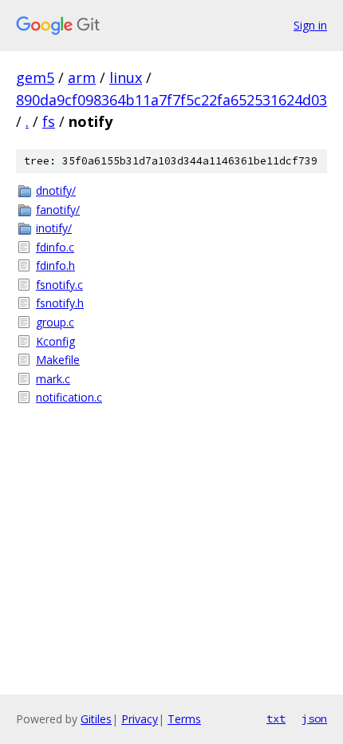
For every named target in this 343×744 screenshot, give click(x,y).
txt (276, 718)
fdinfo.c (55, 247)
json (314, 718)
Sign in (310, 25)
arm (82, 77)
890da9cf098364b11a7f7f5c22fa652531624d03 (171, 99)
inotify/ (54, 227)
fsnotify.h (60, 303)
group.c (55, 322)
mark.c (53, 378)
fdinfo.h (55, 265)
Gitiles (96, 718)
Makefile (58, 359)
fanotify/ (58, 209)
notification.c (69, 397)
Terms (184, 718)
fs (48, 121)
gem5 (35, 77)
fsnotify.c (59, 284)
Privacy (139, 718)
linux (125, 77)
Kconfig (55, 341)
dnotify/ (56, 190)
